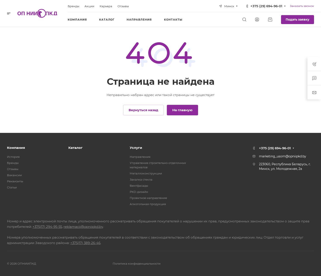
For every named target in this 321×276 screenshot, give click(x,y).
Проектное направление (148, 198)
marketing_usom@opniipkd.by (282, 156)
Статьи (12, 187)
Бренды (13, 163)
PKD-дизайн (139, 191)
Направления (140, 156)
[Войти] (257, 20)
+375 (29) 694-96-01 (266, 6)
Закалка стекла (141, 179)
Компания (16, 148)
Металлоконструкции (146, 173)
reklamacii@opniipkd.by (83, 227)
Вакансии (14, 175)
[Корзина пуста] (270, 20)
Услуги (136, 148)
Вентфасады (139, 185)
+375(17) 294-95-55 (47, 227)
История (13, 156)
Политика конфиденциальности (136, 263)
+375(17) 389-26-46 (85, 243)
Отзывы (12, 169)
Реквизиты (15, 181)
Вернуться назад (143, 110)
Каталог (75, 148)
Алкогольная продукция (148, 204)
